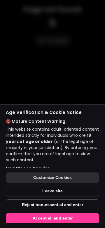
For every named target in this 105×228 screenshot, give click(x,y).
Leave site (52, 191)
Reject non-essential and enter (52, 205)
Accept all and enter (53, 218)
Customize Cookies (52, 177)
